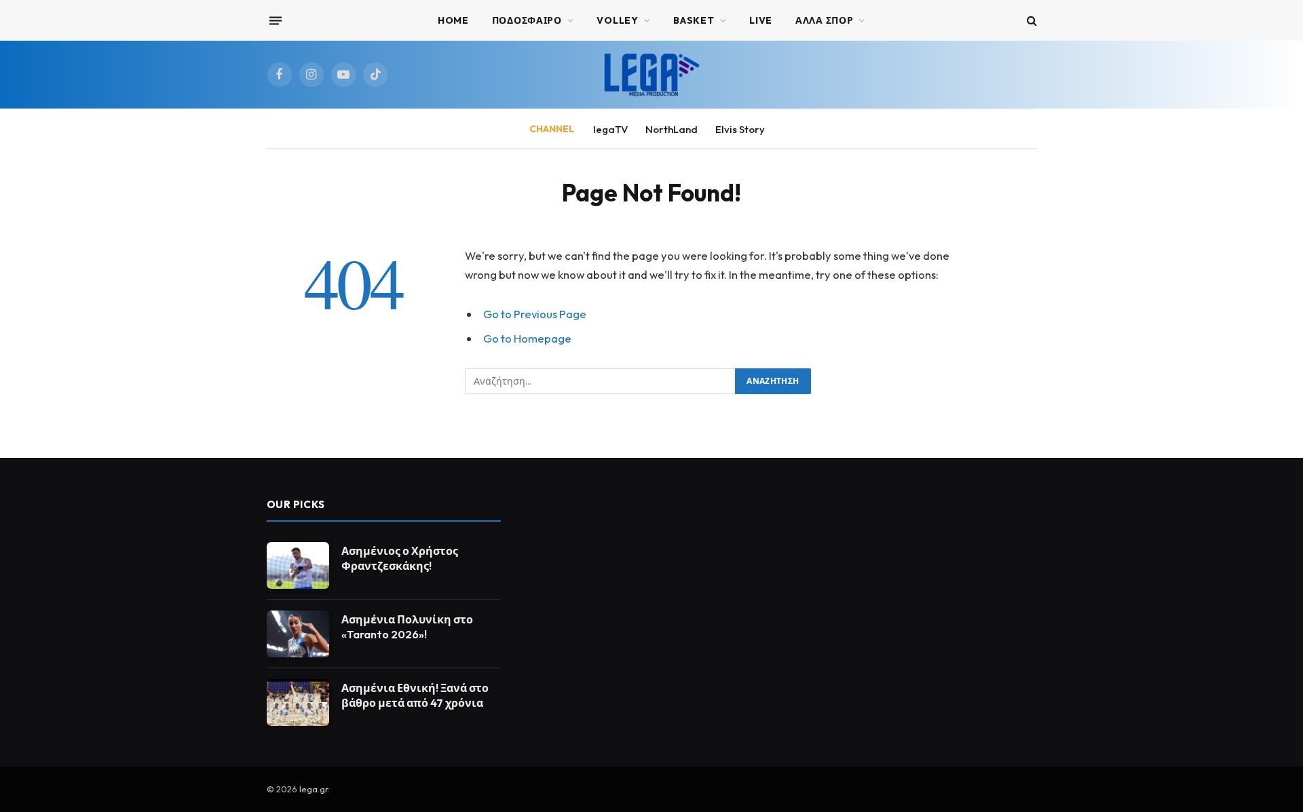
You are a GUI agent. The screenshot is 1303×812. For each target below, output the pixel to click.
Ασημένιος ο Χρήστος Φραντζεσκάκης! (399, 558)
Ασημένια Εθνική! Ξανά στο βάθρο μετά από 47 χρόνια (415, 695)
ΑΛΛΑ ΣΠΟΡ (824, 20)
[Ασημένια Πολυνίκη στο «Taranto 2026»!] (298, 634)
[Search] (1030, 20)
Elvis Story (740, 129)
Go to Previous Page (534, 314)
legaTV (610, 129)
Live (760, 20)
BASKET (693, 20)
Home (453, 20)
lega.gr (313, 789)
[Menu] (275, 20)
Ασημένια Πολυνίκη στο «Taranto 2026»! (407, 627)
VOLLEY (617, 20)
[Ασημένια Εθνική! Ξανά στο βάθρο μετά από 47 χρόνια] (298, 702)
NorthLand (671, 129)
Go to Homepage (527, 338)
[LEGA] (651, 75)
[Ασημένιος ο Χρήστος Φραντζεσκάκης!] (298, 565)
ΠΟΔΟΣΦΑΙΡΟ (527, 20)
